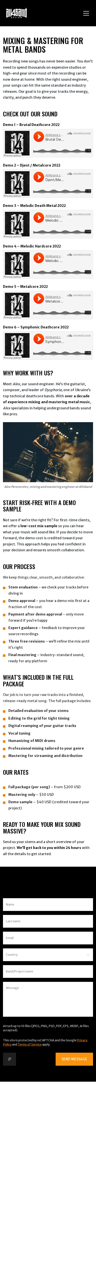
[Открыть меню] (86, 13)
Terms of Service (30, 1044)
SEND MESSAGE (74, 1059)
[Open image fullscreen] (48, 452)
